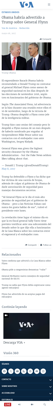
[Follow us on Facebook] (4, 371)
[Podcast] (30, 371)
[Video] (32, 404)
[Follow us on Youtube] (17, 371)
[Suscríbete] (36, 371)
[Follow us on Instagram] (43, 371)
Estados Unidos (10, 12)
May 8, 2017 (8, 168)
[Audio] (19, 404)
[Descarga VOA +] (26, 326)
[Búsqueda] (44, 404)
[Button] (45, 39)
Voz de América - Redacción (15, 28)
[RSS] (23, 371)
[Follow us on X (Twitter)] (11, 371)
